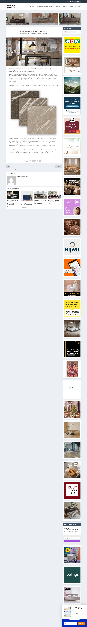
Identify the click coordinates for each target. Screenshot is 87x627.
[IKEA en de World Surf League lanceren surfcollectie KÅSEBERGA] (13, 195)
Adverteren (64, 6)
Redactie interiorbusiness (31, 33)
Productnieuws (44, 33)
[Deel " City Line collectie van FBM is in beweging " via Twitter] (33, 161)
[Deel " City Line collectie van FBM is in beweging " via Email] (37, 161)
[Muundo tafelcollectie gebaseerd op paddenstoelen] (40, 195)
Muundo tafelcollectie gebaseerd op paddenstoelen (40, 202)
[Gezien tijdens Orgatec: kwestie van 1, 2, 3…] (27, 196)
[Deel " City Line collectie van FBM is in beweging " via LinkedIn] (35, 161)
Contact (71, 6)
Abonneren (32, 6)
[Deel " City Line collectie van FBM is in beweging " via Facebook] (30, 161)
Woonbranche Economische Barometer (45, 6)
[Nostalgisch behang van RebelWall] (54, 195)
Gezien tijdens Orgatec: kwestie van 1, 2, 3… (26, 204)
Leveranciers (77, 6)
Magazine (58, 6)
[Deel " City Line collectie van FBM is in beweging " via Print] (40, 161)
